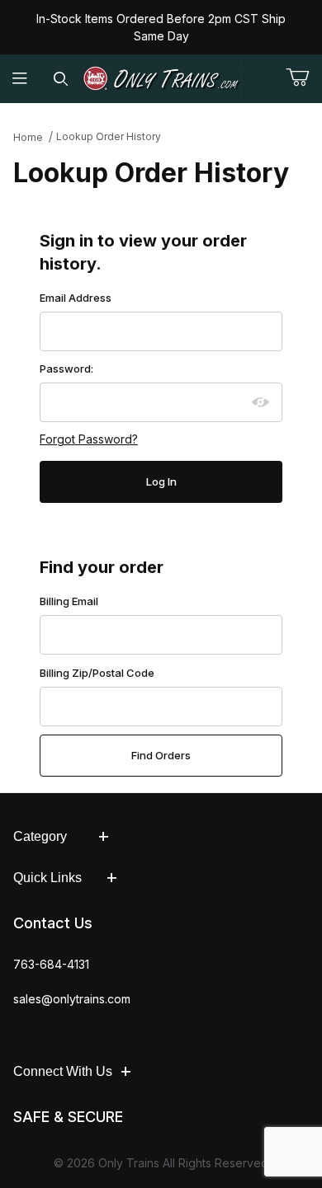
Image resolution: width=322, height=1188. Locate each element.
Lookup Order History (108, 136)
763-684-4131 (51, 964)
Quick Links (47, 878)
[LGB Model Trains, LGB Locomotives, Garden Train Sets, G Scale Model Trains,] (161, 78)
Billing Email (69, 601)
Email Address (75, 297)
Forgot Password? (89, 439)
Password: (66, 368)
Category (40, 836)
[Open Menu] (20, 78)
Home (28, 137)
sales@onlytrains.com (71, 999)
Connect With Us (62, 1071)
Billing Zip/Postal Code (97, 672)
